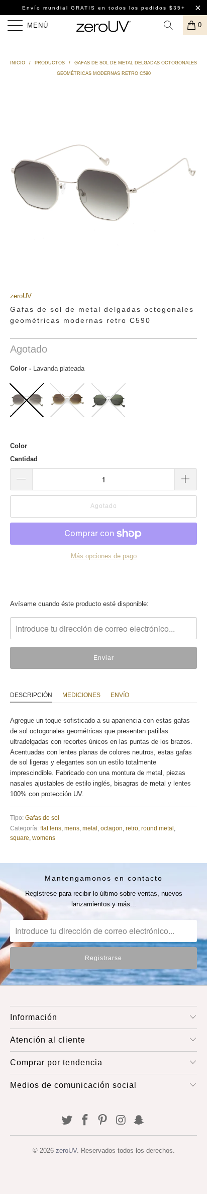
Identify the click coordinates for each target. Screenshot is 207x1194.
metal (89, 828)
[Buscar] (172, 25)
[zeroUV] (103, 25)
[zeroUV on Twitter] (67, 1121)
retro (132, 828)
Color (18, 446)
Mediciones (81, 695)
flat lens (50, 828)
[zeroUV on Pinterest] (103, 1121)
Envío (120, 695)
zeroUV (21, 296)
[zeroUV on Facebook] (84, 1121)
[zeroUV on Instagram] (121, 1121)
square (19, 837)
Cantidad (24, 459)
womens (43, 837)
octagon (111, 828)
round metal (157, 828)
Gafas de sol (42, 817)
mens (71, 828)
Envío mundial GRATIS (58, 8)
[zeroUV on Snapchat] (139, 1121)
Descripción (31, 695)
